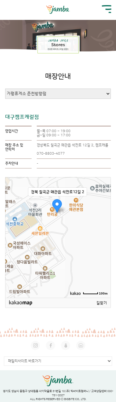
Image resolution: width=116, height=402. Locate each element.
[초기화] (102, 248)
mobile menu (106, 9)
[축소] (102, 236)
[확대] (102, 226)
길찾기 (101, 303)
